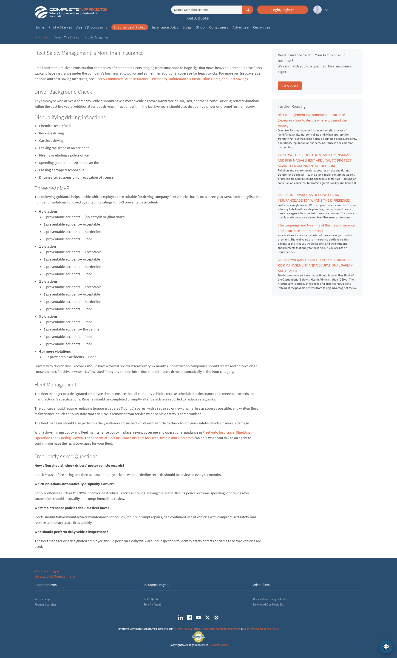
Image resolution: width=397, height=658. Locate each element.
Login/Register (282, 9)
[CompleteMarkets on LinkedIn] (180, 617)
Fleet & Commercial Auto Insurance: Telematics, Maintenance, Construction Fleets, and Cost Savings (171, 78)
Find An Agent (152, 604)
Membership (42, 599)
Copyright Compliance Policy (261, 629)
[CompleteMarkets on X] (207, 617)
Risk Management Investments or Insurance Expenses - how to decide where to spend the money (312, 120)
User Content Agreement (225, 629)
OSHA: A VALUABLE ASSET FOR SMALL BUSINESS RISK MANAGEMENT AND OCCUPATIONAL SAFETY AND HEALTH (315, 265)
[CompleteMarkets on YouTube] (198, 617)
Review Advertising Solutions (270, 599)
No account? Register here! (55, 576)
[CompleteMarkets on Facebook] (189, 617)
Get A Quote (198, 18)
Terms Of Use (200, 629)
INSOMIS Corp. (219, 645)
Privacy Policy (182, 629)
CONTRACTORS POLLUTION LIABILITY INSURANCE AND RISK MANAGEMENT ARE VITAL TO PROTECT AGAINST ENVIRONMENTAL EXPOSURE (316, 160)
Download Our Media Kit (268, 604)
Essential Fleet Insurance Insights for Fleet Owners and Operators (143, 437)
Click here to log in (47, 571)
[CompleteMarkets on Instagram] (216, 617)
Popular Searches (45, 604)
